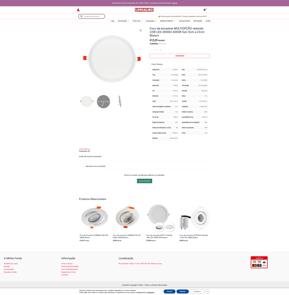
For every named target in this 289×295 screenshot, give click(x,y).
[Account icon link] (78, 9)
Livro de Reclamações (69, 269)
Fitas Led (136, 21)
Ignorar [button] (174, 3)
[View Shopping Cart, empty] (207, 10)
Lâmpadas (150, 21)
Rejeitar (182, 291)
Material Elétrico (166, 21)
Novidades (198, 21)
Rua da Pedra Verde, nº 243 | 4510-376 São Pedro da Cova (140, 264)
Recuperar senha (10, 272)
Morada (7, 266)
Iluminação (122, 21)
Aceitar (169, 291)
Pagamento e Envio (68, 272)
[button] (128, 21)
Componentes (184, 21)
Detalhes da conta (11, 264)
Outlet (208, 21)
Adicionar (179, 56)
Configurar (150, 293)
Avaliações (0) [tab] (84, 151)
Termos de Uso (67, 264)
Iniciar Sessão (144, 181)
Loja (112, 21)
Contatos (64, 275)
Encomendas (9, 269)
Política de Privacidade (69, 266)
